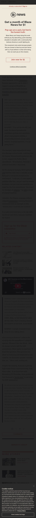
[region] (18, 500)
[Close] (34, 486)
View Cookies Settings (18, 514)
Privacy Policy (21, 510)
